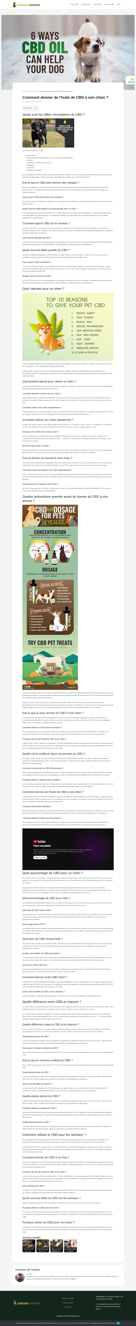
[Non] (134, 1323)
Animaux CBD (109, 4)
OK (118, 1323)
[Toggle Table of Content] (34, 108)
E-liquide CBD (86, 4)
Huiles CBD (98, 4)
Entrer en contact (68, 1303)
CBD (118, 4)
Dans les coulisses (68, 1298)
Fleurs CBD (74, 4)
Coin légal (68, 1307)
